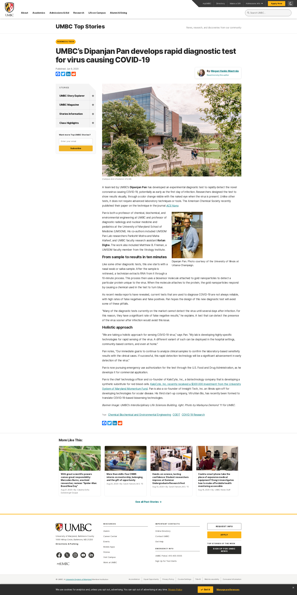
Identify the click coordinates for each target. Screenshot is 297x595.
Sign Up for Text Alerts (166, 561)
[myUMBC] (63, 563)
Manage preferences (228, 589)
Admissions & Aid (59, 12)
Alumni (106, 531)
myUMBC (207, 3)
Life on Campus (97, 12)
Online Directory (162, 531)
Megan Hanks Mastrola (225, 71)
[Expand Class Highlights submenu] (93, 123)
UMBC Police (161, 555)
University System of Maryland (79, 579)
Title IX (199, 579)
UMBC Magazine (69, 104)
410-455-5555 (175, 555)
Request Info (224, 526)
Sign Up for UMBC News (224, 550)
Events (106, 541)
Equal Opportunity (152, 579)
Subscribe (75, 148)
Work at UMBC (110, 562)
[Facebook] (58, 74)
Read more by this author (218, 75)
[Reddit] (73, 74)
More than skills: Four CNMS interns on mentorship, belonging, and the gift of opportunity (125, 477)
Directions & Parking (67, 544)
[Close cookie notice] (293, 587)
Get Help (159, 541)
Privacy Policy (175, 589)
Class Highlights (69, 122)
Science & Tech (65, 42)
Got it (207, 589)
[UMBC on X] (67, 555)
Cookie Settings (184, 579)
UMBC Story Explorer (72, 95)
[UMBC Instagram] (75, 555)
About (24, 12)
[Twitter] (63, 74)
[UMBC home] (7, 9)
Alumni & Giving (118, 12)
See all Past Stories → (148, 501)
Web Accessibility (212, 579)
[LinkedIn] (68, 74)
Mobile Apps (109, 547)
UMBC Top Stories (80, 27)
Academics (38, 12)
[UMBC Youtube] (83, 555)
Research (78, 12)
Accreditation (134, 579)
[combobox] (268, 12)
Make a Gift (235, 3)
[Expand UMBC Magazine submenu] (93, 104)
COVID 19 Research (193, 414)
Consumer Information (232, 579)
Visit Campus (109, 557)
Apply (224, 535)
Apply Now (276, 3)
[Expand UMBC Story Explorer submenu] (93, 95)
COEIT (176, 414)
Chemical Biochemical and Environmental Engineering (139, 414)
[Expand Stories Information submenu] (93, 113)
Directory (220, 3)
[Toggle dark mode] (290, 3)
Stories (64, 87)
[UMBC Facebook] (59, 555)
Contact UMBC (162, 536)
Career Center (110, 536)
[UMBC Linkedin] (91, 555)
